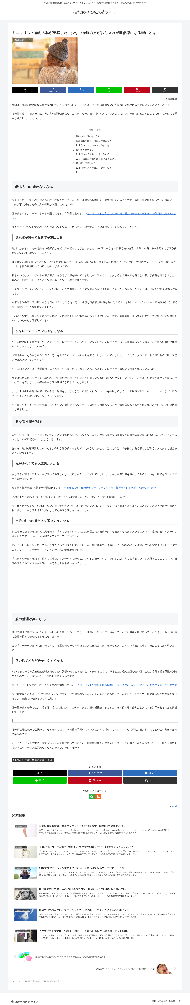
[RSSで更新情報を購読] (98, 796)
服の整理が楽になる (86, 163)
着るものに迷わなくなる (88, 136)
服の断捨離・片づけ (22, 760)
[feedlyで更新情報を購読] (92, 796)
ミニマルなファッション (43, 760)
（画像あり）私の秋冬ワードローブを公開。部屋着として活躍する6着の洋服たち (111, 487)
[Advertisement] (95, 589)
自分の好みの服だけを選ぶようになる (97, 158)
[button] (165, 90)
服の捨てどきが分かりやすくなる (95, 168)
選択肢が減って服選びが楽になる (95, 140)
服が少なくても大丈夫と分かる (93, 154)
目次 (90, 130)
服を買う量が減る (84, 149)
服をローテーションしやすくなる (95, 145)
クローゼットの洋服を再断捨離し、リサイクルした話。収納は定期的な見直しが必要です (127, 685)
